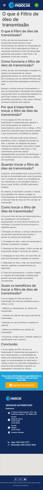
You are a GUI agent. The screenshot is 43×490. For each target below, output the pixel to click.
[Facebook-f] (16, 479)
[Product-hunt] (25, 479)
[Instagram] (20, 479)
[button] (4, 5)
